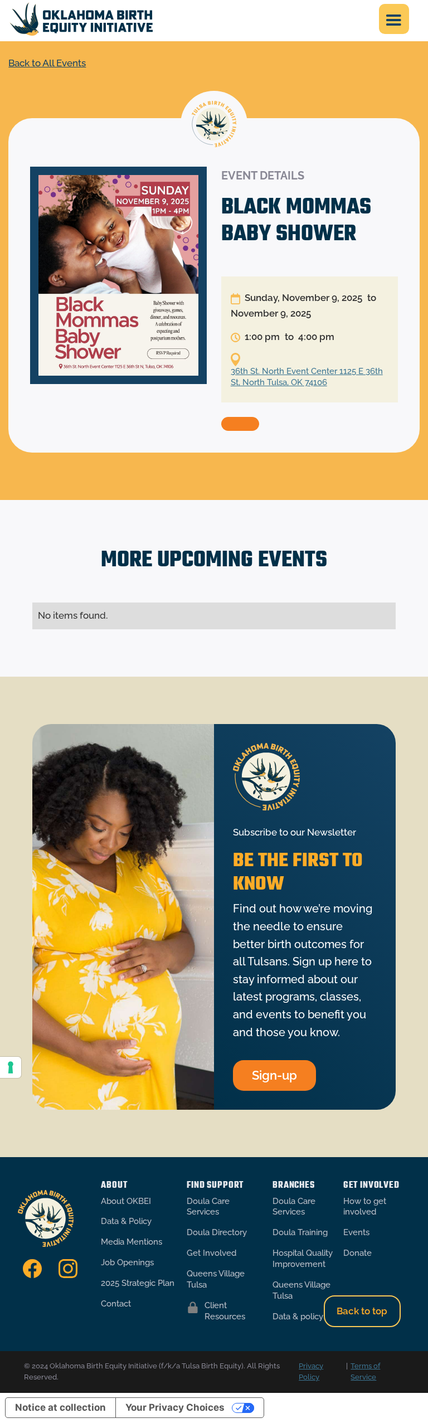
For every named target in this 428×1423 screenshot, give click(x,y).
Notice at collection (60, 1407)
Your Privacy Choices (175, 1407)
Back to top (362, 1311)
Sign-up (274, 1075)
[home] (81, 19)
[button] (394, 19)
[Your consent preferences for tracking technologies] (10, 1067)
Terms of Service (365, 1372)
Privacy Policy (311, 1372)
